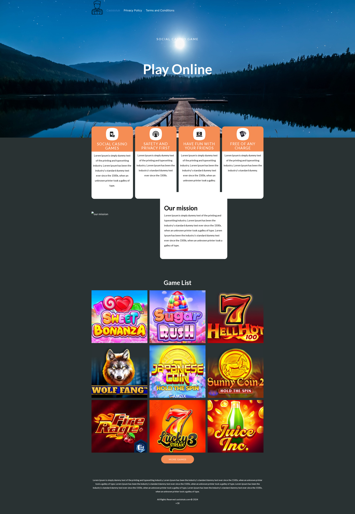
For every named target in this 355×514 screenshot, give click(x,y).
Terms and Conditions (160, 10)
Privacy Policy (133, 10)
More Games (177, 459)
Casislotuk (113, 10)
